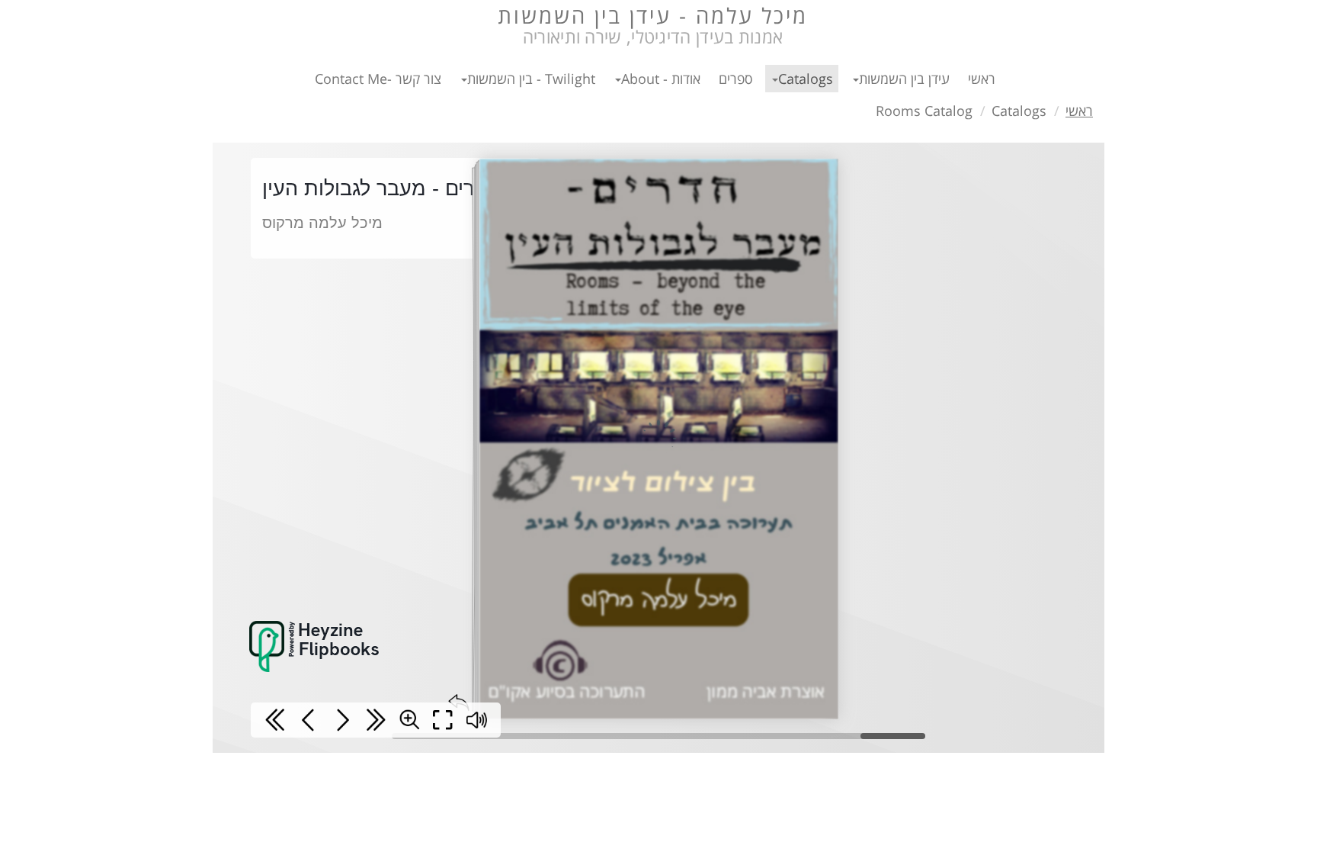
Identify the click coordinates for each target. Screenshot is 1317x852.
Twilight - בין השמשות (531, 78)
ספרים (735, 78)
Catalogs (805, 78)
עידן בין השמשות (904, 78)
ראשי (981, 78)
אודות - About (660, 78)
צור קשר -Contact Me (378, 78)
